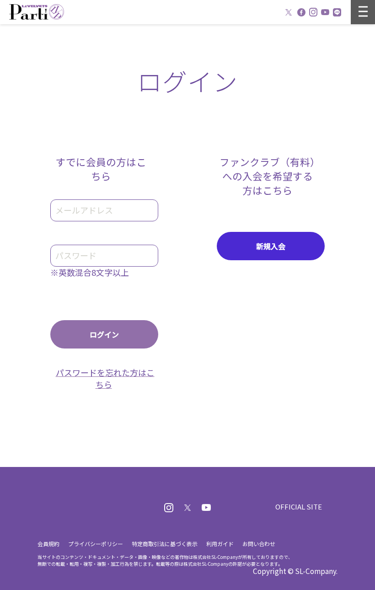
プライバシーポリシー (95, 543)
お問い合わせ (258, 543)
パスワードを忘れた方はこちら (105, 378)
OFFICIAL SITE (298, 506)
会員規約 (48, 543)
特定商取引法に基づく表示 (165, 543)
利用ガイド (220, 543)
